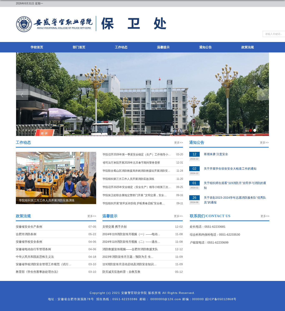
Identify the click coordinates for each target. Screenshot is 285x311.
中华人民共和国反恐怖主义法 (35, 256)
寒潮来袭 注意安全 (216, 154)
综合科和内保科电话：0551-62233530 (215, 234)
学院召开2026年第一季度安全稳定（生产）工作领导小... (137, 154)
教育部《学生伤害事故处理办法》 (38, 271)
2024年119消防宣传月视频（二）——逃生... (131, 241)
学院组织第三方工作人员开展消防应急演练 (128, 178)
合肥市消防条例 (26, 234)
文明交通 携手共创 (114, 226)
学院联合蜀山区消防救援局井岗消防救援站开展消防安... (136, 170)
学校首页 (37, 47)
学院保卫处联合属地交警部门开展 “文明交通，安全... (134, 195)
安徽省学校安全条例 (29, 241)
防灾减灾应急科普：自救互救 (121, 271)
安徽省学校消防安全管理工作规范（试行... (43, 264)
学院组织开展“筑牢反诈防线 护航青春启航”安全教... (134, 203)
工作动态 (121, 47)
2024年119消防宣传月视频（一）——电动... (131, 234)
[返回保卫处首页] (91, 17)
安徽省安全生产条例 (29, 226)
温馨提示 (163, 47)
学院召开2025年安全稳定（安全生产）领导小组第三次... (137, 187)
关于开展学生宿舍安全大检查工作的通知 (230, 168)
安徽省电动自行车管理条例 (33, 249)
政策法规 (247, 47)
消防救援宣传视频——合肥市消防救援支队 (130, 249)
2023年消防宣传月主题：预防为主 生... (127, 256)
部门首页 (79, 47)
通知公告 (205, 47)
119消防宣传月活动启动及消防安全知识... (129, 264)
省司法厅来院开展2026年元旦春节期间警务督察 (131, 162)
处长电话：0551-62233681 (208, 226)
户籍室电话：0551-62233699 (209, 242)
